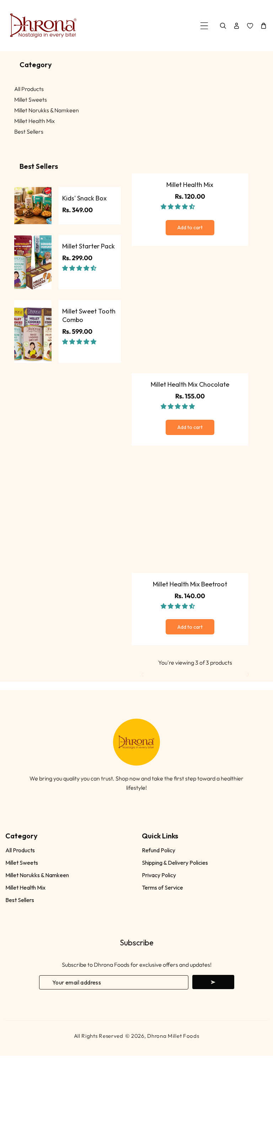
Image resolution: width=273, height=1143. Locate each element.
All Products (29, 88)
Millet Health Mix (34, 120)
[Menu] (204, 26)
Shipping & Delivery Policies (175, 862)
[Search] (223, 26)
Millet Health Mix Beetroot (190, 584)
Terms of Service (162, 887)
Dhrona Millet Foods (173, 1035)
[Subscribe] (213, 982)
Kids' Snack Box (84, 198)
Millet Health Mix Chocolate (190, 384)
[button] (79, 268)
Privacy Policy (159, 875)
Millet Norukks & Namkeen (46, 110)
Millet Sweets (30, 99)
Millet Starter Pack (88, 246)
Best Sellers (28, 131)
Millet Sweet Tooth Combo (89, 315)
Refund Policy (158, 850)
